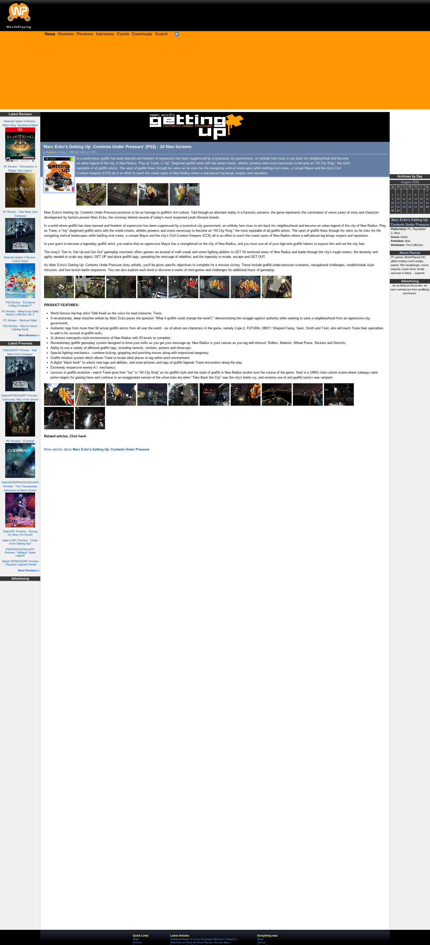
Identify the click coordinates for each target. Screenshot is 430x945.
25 (404, 206)
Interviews (105, 34)
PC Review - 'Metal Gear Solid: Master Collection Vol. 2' (20, 313)
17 (398, 202)
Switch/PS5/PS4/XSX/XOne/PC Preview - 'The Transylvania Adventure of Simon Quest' (20, 486)
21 (421, 202)
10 (398, 198)
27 (415, 206)
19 (409, 202)
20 (415, 202)
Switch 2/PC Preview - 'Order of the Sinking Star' (20, 542)
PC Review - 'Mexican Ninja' (20, 320)
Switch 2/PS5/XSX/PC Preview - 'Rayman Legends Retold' (20, 563)
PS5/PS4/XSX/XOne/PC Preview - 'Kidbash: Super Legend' (20, 552)
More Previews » (28, 570)
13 (415, 198)
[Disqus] (215, 519)
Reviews (66, 34)
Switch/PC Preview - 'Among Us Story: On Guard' (20, 533)
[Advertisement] (215, 75)
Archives (137, 942)
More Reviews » (29, 335)
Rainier (51, 152)
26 (409, 206)
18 (404, 202)
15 (427, 198)
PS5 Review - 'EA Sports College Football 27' (20, 304)
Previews (85, 34)
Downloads (142, 34)
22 (427, 202)
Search (161, 34)
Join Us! (261, 942)
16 (392, 202)
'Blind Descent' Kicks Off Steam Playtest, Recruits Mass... (201, 942)
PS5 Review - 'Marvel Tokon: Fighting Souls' (20, 328)
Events (123, 34)
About (260, 939)
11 (404, 198)
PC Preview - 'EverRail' (20, 441)
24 (398, 206)
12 (409, 198)
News (136, 939)
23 (392, 206)
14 (421, 198)
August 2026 (410, 182)
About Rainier (410, 253)
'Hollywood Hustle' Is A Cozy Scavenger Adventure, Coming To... (204, 939)
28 (421, 206)
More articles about (96, 449)
